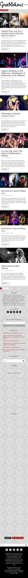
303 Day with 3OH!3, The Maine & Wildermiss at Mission (11, 153)
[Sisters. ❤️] (14, 422)
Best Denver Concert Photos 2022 (13, 192)
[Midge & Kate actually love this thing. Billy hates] (14, 436)
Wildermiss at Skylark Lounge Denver (10, 114)
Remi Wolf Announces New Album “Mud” (12, 333)
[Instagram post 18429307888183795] (14, 449)
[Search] (23, 360)
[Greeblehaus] (11, 5)
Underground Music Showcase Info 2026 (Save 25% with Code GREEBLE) (14, 344)
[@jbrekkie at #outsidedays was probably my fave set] (14, 502)
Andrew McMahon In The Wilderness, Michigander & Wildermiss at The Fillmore (13, 73)
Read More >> (5, 49)
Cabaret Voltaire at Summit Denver (11, 341)
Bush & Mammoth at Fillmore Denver (12, 347)
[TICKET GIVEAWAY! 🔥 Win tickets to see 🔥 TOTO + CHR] (14, 489)
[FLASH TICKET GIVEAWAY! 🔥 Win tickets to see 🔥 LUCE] (14, 529)
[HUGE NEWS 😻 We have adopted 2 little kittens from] (14, 462)
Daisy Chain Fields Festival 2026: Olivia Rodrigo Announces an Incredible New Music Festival (13, 337)
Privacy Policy (13, 571)
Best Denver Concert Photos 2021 (13, 229)
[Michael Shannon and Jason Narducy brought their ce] (14, 516)
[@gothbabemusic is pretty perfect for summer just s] (14, 476)
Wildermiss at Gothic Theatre (10, 267)
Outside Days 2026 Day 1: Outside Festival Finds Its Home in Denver (12, 33)
